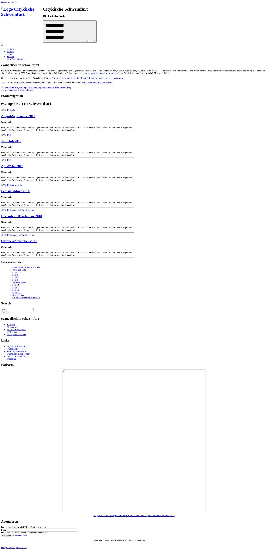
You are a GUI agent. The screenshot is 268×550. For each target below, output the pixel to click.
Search (4, 309)
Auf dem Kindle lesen (16, 329)
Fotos (9, 54)
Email (3, 530)
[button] (70, 31)
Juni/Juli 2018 (11, 141)
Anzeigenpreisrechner (16, 334)
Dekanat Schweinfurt (16, 356)
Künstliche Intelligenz (138, 543)
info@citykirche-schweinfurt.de (161, 540)
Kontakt (10, 56)
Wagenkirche (12, 349)
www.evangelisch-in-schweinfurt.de (100, 73)
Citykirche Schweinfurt (17, 346)
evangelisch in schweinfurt (18, 354)
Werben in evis (13, 332)
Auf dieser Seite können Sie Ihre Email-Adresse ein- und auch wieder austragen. (87, 78)
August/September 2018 (18, 116)
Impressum (11, 359)
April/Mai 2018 (12, 166)
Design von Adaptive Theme (14, 547)
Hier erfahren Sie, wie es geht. (99, 82)
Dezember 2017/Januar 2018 (21, 216)
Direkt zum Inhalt (9, 2)
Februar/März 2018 (15, 191)
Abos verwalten (20, 535)
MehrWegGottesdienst (16, 59)
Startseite (11, 49)
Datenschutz (154, 543)
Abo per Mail (13, 327)
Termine (10, 51)
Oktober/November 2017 (19, 241)
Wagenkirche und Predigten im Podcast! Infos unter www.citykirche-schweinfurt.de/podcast (134, 515)
